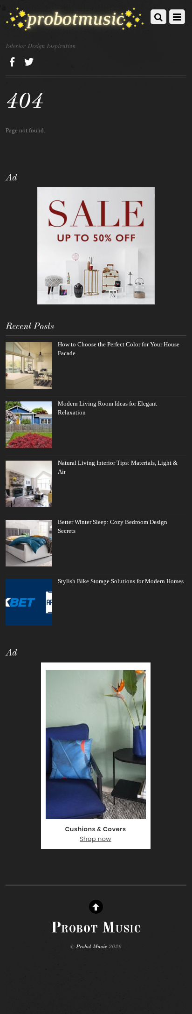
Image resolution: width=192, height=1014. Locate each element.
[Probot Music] (75, 28)
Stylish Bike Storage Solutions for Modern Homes (121, 581)
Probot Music (91, 947)
